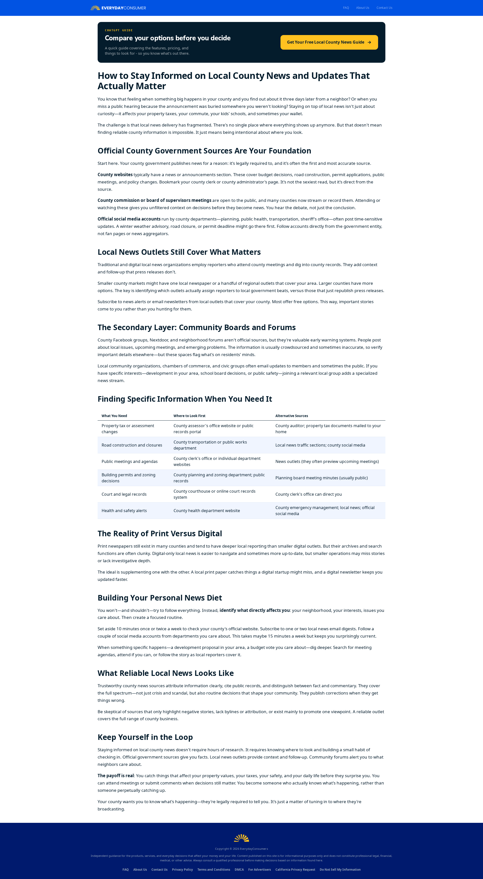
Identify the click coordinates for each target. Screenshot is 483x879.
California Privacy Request (295, 869)
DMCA (239, 869)
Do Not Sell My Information (340, 869)
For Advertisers (259, 869)
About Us (363, 8)
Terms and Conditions (213, 869)
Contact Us (384, 8)
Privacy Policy (182, 869)
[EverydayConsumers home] (118, 8)
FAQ (346, 8)
